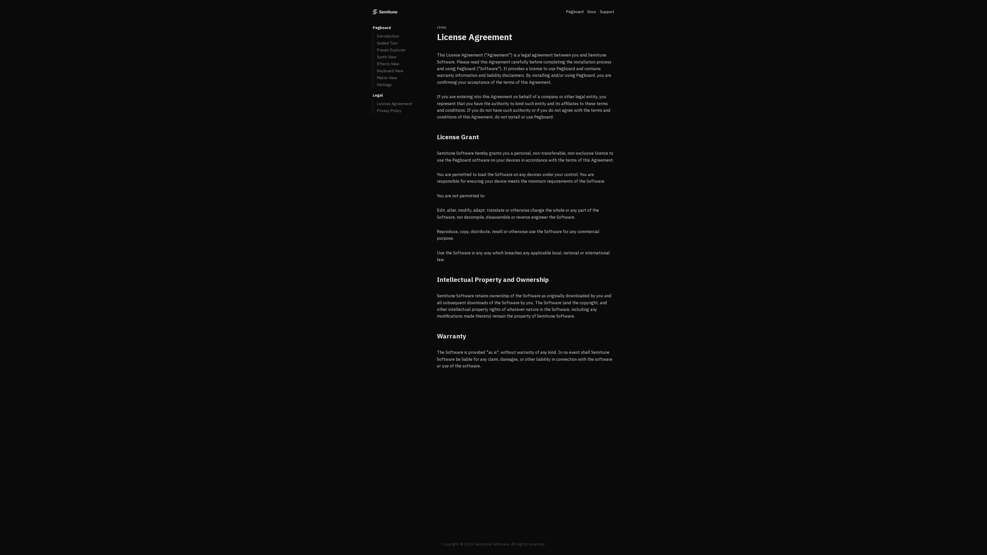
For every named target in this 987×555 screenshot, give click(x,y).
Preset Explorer (391, 50)
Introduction (388, 36)
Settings (384, 84)
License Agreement (394, 103)
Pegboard (574, 11)
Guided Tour (387, 43)
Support (607, 11)
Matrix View (387, 77)
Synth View (387, 56)
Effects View (388, 63)
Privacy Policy (389, 110)
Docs (591, 11)
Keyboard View (390, 70)
